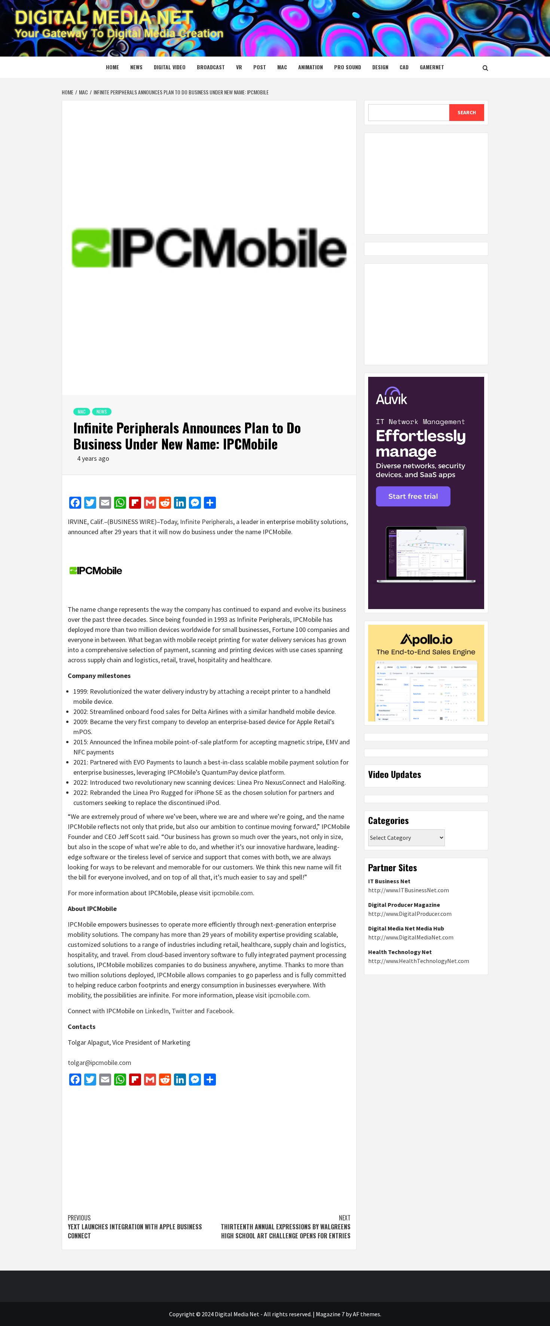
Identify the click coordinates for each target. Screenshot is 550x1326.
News (136, 67)
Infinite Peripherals (206, 521)
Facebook (219, 1010)
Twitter (182, 1010)
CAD (404, 67)
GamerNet (432, 67)
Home (112, 67)
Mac (282, 67)
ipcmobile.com (232, 892)
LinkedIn (157, 1010)
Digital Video (170, 67)
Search (467, 112)
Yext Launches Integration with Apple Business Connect (135, 1226)
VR (239, 67)
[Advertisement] (209, 1145)
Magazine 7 (330, 1314)
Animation (310, 67)
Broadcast (211, 67)
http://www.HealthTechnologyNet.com (418, 961)
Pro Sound (347, 67)
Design (380, 67)
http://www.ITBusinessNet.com (408, 890)
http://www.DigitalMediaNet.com (410, 937)
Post (259, 67)
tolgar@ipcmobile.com (99, 1062)
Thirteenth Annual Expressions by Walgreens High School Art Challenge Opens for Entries (286, 1226)
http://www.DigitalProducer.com (410, 913)
